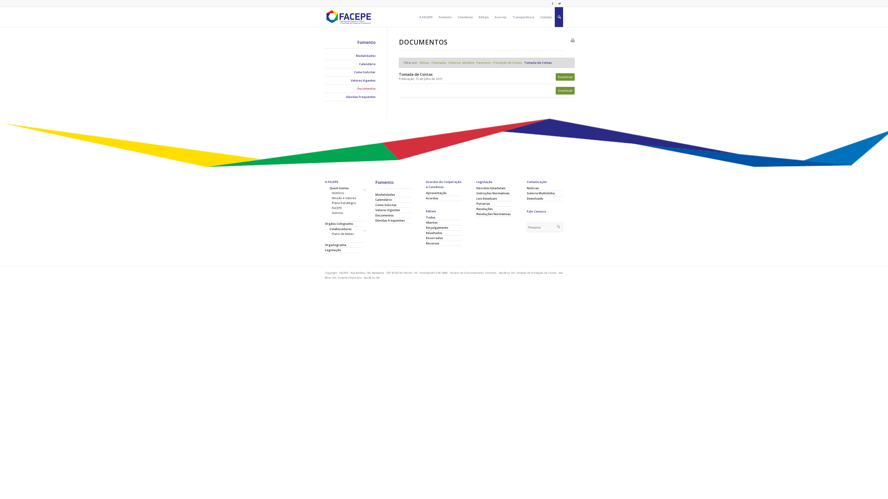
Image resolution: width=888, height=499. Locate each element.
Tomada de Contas (538, 63)
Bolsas (425, 63)
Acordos (432, 198)
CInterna (454, 63)
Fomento (445, 17)
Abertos (432, 222)
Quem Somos (339, 188)
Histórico (338, 193)
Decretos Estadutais (491, 188)
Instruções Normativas (492, 193)
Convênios (465, 17)
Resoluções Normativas (493, 214)
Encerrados (434, 238)
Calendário (367, 64)
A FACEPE (426, 17)
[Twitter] (559, 3)
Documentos (366, 88)
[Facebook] (552, 3)
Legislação (333, 250)
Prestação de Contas (508, 63)
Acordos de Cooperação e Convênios (443, 184)
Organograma (335, 245)
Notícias (533, 188)
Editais (484, 17)
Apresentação (436, 193)
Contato (546, 17)
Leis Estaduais (486, 198)
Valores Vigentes (363, 80)
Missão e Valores (344, 198)
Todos (430, 217)
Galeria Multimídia (541, 193)
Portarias (483, 203)
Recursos (432, 243)
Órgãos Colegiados (339, 224)
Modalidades (366, 56)
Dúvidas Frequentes (361, 97)
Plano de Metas (343, 234)
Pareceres (484, 63)
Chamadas (439, 63)
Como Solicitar (365, 72)
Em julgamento (437, 227)
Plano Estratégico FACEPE (344, 205)
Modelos (468, 63)
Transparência (523, 17)
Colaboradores (341, 229)
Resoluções (484, 209)
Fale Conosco (536, 211)
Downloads (535, 198)
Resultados (434, 233)
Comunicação (537, 182)
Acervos (500, 17)
